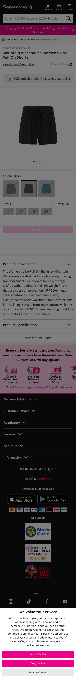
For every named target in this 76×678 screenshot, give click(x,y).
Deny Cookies (38, 663)
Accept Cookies (38, 654)
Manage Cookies (38, 672)
